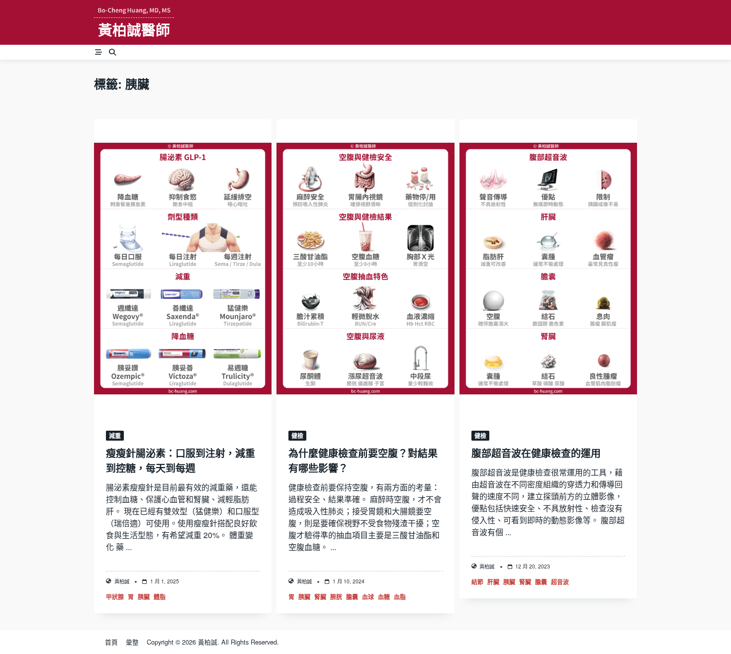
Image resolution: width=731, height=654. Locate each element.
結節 (477, 581)
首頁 (111, 642)
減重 (115, 435)
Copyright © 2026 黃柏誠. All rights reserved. (213, 642)
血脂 (400, 596)
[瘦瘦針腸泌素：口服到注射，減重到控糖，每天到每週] (183, 268)
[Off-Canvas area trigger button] (98, 52)
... (129, 547)
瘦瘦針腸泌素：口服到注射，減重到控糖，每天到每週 (180, 460)
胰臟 (144, 596)
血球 (368, 596)
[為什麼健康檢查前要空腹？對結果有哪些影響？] (365, 268)
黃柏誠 (121, 581)
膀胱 (336, 596)
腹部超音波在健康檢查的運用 (536, 453)
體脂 (160, 596)
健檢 (297, 435)
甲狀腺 (115, 596)
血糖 (384, 596)
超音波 (560, 581)
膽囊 (352, 596)
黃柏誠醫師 (134, 29)
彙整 (132, 642)
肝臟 (493, 581)
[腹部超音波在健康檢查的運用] (548, 268)
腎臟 (320, 596)
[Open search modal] (112, 52)
